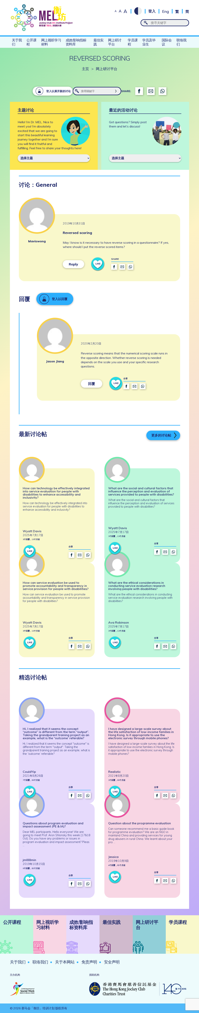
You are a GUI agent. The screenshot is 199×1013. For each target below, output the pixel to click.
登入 (152, 11)
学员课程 (133, 42)
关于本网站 (64, 961)
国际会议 (167, 42)
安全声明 (112, 961)
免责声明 (89, 961)
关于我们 (17, 42)
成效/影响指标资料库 (76, 42)
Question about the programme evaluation (139, 823)
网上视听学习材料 (51, 42)
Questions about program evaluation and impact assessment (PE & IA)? (53, 825)
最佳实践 (98, 42)
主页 (85, 69)
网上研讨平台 (114, 42)
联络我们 (181, 42)
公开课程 (31, 42)
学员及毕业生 (148, 42)
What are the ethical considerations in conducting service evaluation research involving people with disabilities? (136, 585)
